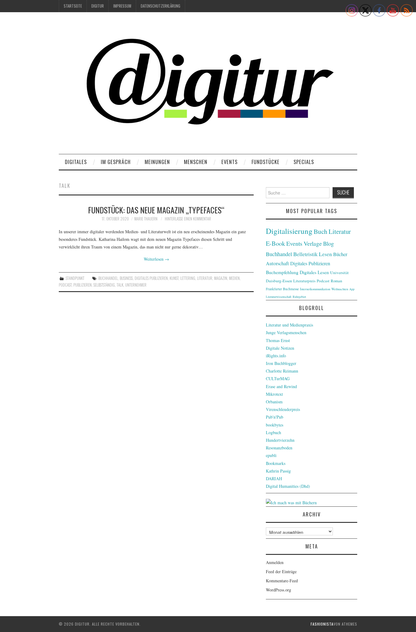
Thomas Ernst (278, 340)
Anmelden (275, 562)
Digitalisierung (289, 231)
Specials (304, 162)
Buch (320, 231)
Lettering (187, 278)
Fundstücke (266, 162)
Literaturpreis (304, 281)
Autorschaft (277, 263)
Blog (328, 243)
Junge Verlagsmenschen (286, 332)
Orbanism (274, 402)
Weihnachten (339, 289)
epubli (271, 455)
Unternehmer (135, 285)
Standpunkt (75, 278)
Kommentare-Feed (282, 581)
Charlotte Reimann (282, 371)
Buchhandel (108, 278)
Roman (336, 281)
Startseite (73, 6)
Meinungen (157, 162)
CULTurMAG (278, 378)
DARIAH (274, 478)
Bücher (340, 254)
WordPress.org (278, 590)
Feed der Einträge (281, 571)
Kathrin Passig (278, 471)
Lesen (325, 254)
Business (126, 278)
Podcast (65, 285)
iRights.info (276, 356)
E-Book (275, 243)
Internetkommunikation (315, 289)
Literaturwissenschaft (278, 297)
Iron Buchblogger (281, 363)
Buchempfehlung (282, 272)
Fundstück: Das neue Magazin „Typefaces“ (156, 210)
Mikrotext (274, 394)
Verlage (313, 243)
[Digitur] (208, 85)
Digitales (76, 162)
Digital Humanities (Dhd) (288, 486)
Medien (234, 278)
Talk (120, 285)
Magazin (220, 278)
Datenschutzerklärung (160, 6)
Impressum (122, 6)
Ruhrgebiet (299, 297)
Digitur (97, 6)
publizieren (82, 285)
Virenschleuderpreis (283, 409)
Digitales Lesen (314, 272)
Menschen (195, 162)
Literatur (204, 278)
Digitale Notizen (280, 348)
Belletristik (305, 254)
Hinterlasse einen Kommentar (188, 219)
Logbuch (273, 432)
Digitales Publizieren (151, 278)
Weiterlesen (156, 259)
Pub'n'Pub (274, 417)
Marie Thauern (145, 219)
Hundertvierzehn (280, 440)
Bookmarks (275, 463)
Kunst (174, 278)
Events (229, 162)
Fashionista (322, 624)
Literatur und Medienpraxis (289, 325)
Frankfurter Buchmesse (282, 289)
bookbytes (274, 425)
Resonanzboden (279, 448)
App (351, 289)
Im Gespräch (116, 162)
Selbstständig (104, 285)
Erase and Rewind (281, 386)
